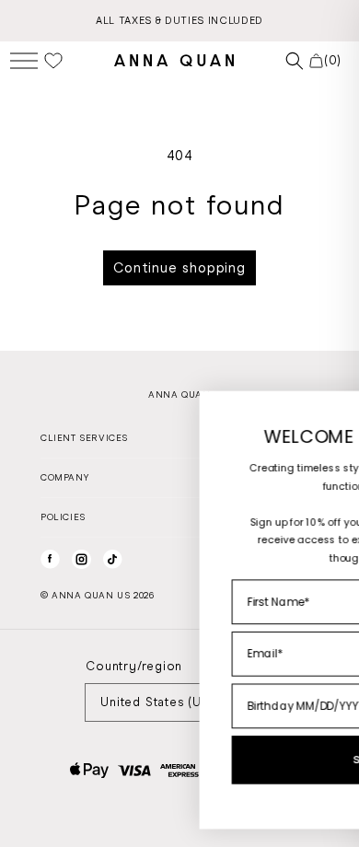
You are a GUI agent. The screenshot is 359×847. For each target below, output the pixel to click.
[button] (24, 60)
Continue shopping (179, 268)
